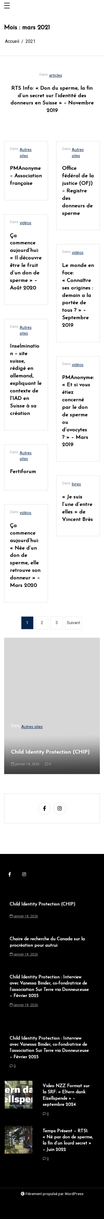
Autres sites (26, 152)
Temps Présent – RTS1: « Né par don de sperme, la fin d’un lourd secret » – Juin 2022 (68, 1140)
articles (55, 75)
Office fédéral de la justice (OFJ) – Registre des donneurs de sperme (78, 191)
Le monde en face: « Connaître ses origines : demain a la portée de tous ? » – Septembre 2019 (78, 295)
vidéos (25, 223)
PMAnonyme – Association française (26, 176)
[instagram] (60, 808)
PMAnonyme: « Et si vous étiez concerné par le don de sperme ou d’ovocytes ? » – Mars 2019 (78, 411)
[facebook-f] (44, 808)
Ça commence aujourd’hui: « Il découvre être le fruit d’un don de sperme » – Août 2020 (26, 262)
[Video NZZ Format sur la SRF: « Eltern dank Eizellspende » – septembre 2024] (18, 1101)
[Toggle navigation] (7, 6)
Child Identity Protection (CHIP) (50, 752)
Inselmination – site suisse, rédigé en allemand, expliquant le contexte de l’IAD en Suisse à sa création (26, 380)
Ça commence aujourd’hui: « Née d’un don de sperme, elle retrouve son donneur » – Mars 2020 (25, 555)
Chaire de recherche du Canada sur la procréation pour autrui (47, 942)
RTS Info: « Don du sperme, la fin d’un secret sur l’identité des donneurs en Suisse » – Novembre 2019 (52, 100)
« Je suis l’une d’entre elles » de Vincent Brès (77, 508)
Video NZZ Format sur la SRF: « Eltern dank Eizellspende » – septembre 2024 (66, 1095)
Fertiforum (23, 471)
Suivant (73, 622)
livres (76, 484)
